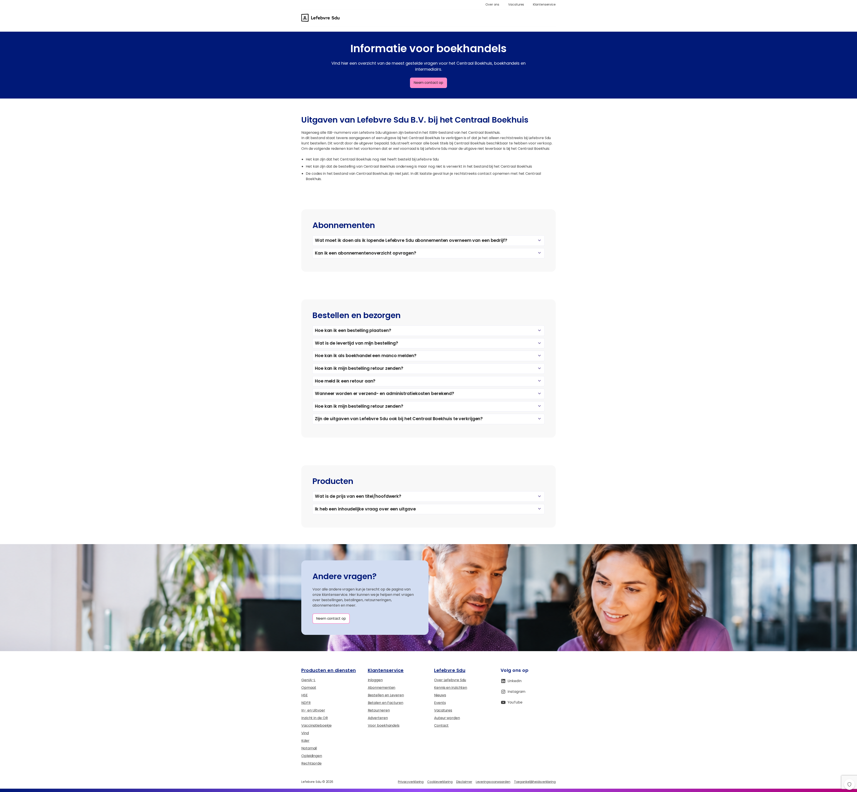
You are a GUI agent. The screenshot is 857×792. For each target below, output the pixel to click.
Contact (441, 725)
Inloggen (375, 680)
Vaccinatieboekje (316, 725)
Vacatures (443, 710)
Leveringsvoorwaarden (493, 782)
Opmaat (308, 687)
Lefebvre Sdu (449, 670)
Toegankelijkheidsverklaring (535, 782)
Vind (305, 733)
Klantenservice (386, 670)
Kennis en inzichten (450, 687)
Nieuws (440, 695)
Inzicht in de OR (314, 717)
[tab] (428, 240)
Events (440, 702)
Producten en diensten (328, 670)
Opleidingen (311, 755)
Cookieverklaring (439, 782)
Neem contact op (428, 82)
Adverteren (378, 717)
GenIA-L (308, 680)
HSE (304, 695)
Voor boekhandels (383, 725)
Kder (305, 740)
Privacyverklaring (411, 782)
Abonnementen (381, 687)
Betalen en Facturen (385, 702)
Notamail (309, 748)
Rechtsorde (311, 763)
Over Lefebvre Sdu (450, 680)
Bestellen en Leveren (386, 695)
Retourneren (379, 710)
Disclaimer (464, 782)
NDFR (306, 702)
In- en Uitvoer (313, 710)
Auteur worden (447, 717)
